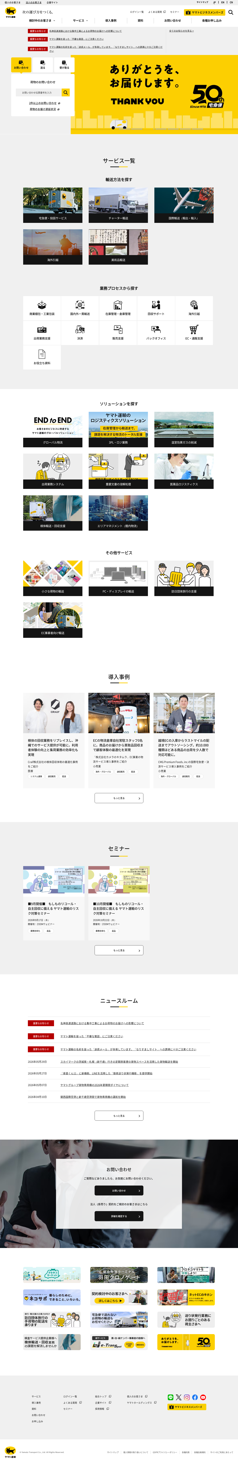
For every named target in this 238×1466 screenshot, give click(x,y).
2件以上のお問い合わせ (43, 103)
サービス (36, 1396)
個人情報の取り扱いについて (135, 1452)
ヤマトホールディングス (139, 1402)
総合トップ (100, 1396)
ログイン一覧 (137, 11)
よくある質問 (155, 11)
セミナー (67, 1408)
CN (231, 2)
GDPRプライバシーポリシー (165, 1452)
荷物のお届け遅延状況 (43, 109)
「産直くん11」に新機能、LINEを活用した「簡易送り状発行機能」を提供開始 (106, 1073)
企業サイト (52, 2)
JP (214, 2)
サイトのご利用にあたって (221, 1452)
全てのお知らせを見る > (181, 30)
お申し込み (37, 1421)
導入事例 (36, 1402)
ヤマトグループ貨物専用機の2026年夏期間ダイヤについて (94, 1085)
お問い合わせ (38, 1415)
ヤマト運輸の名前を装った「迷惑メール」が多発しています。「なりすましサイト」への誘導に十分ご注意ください (128, 1049)
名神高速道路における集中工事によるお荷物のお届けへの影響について (85, 31)
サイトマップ (202, 2)
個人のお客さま (13, 2)
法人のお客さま (34, 2)
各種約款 (186, 1452)
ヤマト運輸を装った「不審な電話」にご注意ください (76, 39)
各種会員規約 (200, 1452)
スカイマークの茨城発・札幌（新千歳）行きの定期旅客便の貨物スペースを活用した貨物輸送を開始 (119, 1062)
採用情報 (99, 1408)
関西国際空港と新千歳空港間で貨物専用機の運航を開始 (93, 1097)
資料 (34, 1408)
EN (222, 2)
